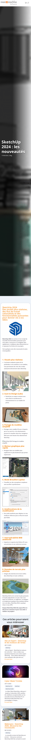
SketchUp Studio (10, 689)
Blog (11, 155)
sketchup (8, 647)
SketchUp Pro (9, 686)
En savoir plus (8, 659)
